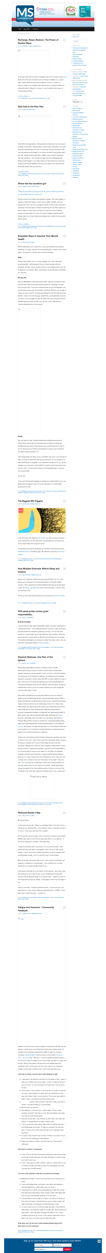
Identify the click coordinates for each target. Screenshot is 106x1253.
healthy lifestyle (50, 226)
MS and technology (58, 647)
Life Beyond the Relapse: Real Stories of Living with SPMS (79, 93)
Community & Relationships (80, 117)
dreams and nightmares (32, 588)
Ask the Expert (76, 110)
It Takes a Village (77, 58)
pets (34, 492)
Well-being (24, 98)
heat (52, 559)
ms (57, 491)
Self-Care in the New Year (31, 106)
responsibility (21, 648)
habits (19, 804)
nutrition (20, 726)
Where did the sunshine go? (32, 183)
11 (64, 568)
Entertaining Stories (78, 119)
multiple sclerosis (28, 492)
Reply (38, 648)
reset (33, 98)
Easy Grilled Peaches (78, 61)
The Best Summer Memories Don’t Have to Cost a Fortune (80, 82)
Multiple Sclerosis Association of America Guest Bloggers (36, 647)
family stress (40, 559)
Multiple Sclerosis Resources (80, 149)
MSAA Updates (76, 125)
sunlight (28, 227)
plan (57, 173)
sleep (36, 98)
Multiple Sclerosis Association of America (32, 173)
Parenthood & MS (77, 156)
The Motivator (76, 173)
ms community (57, 226)
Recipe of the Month (78, 158)
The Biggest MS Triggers (30, 500)
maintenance (24, 804)
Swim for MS (76, 168)
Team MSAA (76, 171)
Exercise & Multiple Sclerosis (56, 803)
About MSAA (27, 29)
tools (22, 762)
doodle (48, 491)
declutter (48, 173)
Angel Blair (33, 663)
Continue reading (24, 96)
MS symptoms (44, 603)
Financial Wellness (77, 123)
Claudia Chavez (37, 46)
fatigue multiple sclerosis (42, 1230)
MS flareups (56, 559)
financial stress (47, 559)
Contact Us (35, 29)
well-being (40, 98)
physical (34, 804)
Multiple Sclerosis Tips (78, 151)
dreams (38, 603)
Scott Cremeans (28, 648)
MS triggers (42, 538)
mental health (53, 491)
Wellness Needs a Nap (29, 812)
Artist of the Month (77, 108)
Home (19, 29)
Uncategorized (76, 175)
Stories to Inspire (77, 164)
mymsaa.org (76, 36)
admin (33, 109)
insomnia (51, 1230)
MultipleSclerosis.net (36, 504)
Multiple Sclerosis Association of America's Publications (79, 141)
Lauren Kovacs (57, 897)
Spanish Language (77, 162)
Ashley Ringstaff (30, 1055)
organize (53, 173)
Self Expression (77, 160)
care (47, 803)
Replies (53, 603)
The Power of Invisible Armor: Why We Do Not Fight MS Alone (80, 50)
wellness (42, 804)
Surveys (75, 166)
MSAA (32, 242)
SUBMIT (67, 1249)
